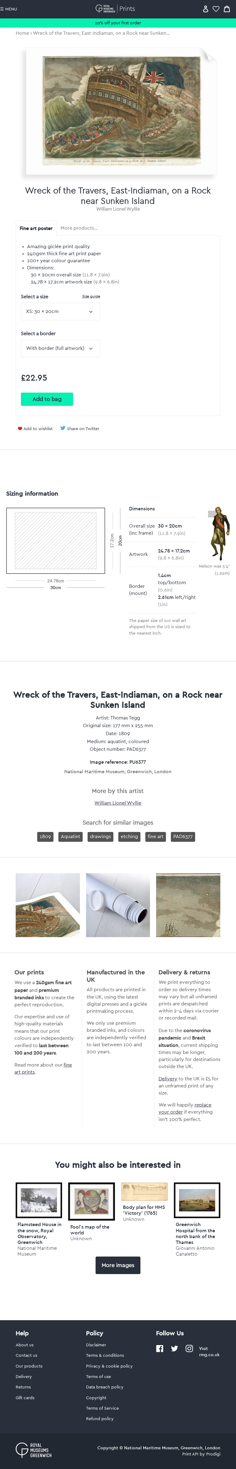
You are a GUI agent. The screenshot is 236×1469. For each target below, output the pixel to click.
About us (24, 1345)
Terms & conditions (105, 1355)
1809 (45, 836)
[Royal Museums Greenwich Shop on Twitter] (174, 1351)
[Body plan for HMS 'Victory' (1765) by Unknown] (144, 1199)
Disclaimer (96, 1345)
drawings (100, 836)
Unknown (81, 1238)
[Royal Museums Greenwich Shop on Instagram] (189, 1351)
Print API (190, 1454)
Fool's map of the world (89, 1230)
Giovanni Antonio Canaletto (195, 1251)
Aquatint (70, 836)
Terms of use (98, 1377)
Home (22, 33)
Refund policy (100, 1419)
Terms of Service (102, 1408)
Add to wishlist (38, 429)
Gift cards (25, 1398)
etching (129, 836)
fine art (155, 836)
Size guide (91, 296)
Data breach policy (105, 1387)
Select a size (60, 296)
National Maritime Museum (37, 1251)
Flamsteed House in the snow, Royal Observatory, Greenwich (39, 1233)
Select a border (38, 333)
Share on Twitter (83, 429)
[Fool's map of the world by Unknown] (91, 1201)
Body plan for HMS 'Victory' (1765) (144, 1210)
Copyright (96, 1398)
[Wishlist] (216, 8)
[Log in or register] (206, 8)
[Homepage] (116, 9)
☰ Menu (8, 9)
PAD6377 (183, 836)
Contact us (26, 1355)
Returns (23, 1387)
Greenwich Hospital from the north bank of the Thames (195, 1233)
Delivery (168, 1078)
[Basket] (226, 8)
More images (118, 1265)
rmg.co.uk (209, 1354)
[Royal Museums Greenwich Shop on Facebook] (159, 1351)
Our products (29, 1366)
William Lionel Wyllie (118, 209)
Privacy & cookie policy (109, 1366)
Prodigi (213, 1454)
